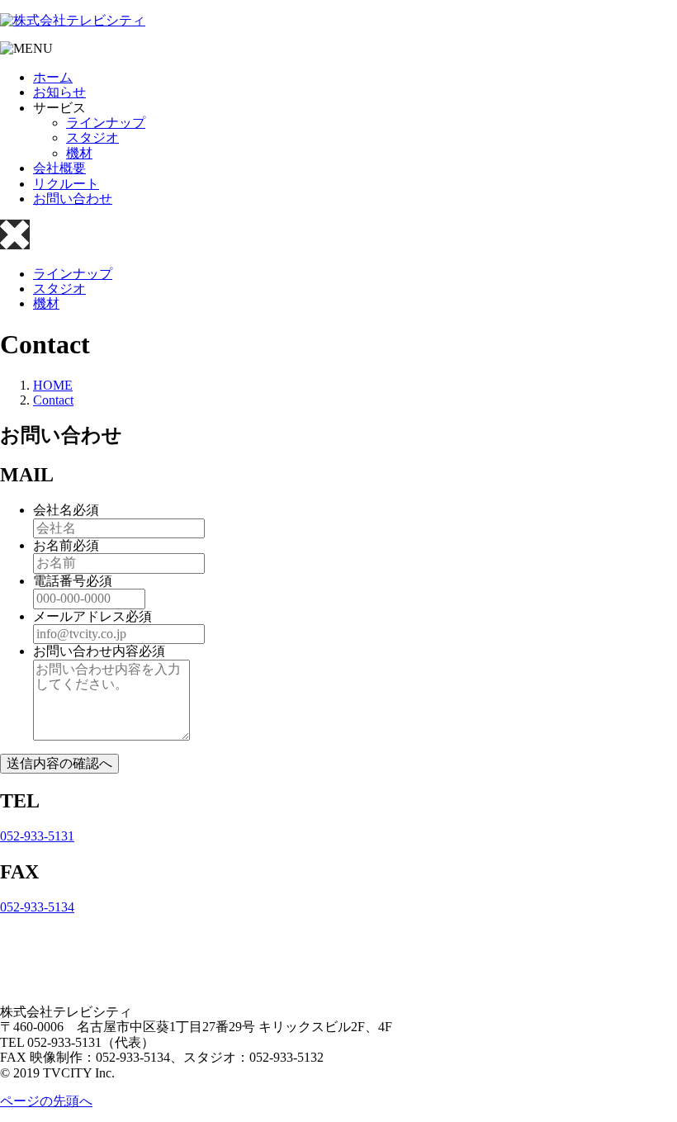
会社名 (53, 510)
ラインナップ (105, 123)
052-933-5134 (37, 907)
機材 (79, 153)
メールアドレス (79, 616)
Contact (53, 400)
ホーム (53, 77)
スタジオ (92, 137)
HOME (53, 385)
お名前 (53, 545)
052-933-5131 (37, 836)
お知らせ (59, 92)
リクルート (66, 184)
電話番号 (59, 581)
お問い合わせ (72, 199)
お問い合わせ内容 (86, 651)
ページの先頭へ (46, 1101)
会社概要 (59, 168)
